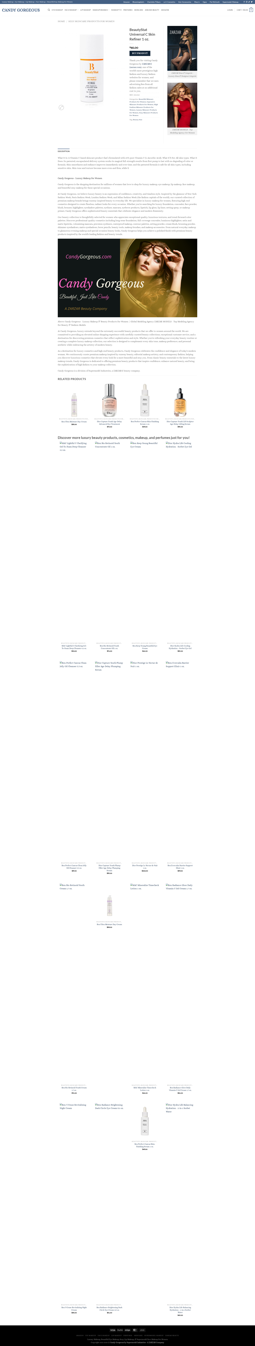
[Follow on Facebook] (244, 2)
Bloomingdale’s (138, 2)
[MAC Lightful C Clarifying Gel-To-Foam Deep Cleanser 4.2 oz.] (74, 541)
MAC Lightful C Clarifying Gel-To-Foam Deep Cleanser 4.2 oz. (74, 647)
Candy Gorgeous (21, 10)
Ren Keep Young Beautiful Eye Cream (145, 647)
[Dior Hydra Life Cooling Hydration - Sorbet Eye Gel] (180, 541)
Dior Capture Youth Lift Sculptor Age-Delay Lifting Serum (180, 422)
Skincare (138, 10)
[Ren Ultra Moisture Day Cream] (109, 902)
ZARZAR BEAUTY (152, 10)
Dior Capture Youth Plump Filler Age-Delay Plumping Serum (109, 867)
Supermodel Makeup (230, 2)
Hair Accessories (184, 2)
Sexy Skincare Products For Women (91, 21)
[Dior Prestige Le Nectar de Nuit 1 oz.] (144, 761)
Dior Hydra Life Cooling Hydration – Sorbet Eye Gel (180, 647)
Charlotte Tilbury (154, 2)
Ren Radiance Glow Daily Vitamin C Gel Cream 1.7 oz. (180, 1089)
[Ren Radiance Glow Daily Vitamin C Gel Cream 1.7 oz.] (180, 983)
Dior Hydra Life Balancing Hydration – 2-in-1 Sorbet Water (180, 1309)
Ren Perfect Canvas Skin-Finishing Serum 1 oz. (145, 422)
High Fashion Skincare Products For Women (143, 107)
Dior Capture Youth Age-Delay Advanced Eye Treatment (109, 422)
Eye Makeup (57, 10)
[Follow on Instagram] (246, 2)
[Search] (49, 9)
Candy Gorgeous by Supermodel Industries (128, 1342)
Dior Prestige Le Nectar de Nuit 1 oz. (145, 866)
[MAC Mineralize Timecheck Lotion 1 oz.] (144, 983)
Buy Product (140, 53)
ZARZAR (152, 1342)
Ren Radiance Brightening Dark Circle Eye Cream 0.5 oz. (109, 1308)
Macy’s (197, 2)
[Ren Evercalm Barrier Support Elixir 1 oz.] (180, 761)
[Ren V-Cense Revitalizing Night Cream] (74, 1203)
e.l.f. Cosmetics (169, 2)
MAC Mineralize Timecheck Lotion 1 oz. (144, 1089)
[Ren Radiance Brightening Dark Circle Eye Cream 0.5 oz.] (109, 1203)
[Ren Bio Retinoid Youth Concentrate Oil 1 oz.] (109, 541)
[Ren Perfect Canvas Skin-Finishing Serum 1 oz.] (144, 1121)
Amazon (126, 2)
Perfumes (127, 10)
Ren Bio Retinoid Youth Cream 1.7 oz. (74, 1089)
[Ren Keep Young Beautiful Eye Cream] (144, 541)
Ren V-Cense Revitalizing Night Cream (74, 1308)
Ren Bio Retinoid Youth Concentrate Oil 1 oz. (109, 647)
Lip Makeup (85, 10)
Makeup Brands (100, 10)
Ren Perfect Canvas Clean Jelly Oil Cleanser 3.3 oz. (74, 866)
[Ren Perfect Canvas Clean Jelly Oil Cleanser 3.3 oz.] (74, 761)
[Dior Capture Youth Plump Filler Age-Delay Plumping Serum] (109, 761)
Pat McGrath (215, 2)
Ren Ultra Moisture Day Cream (74, 422)
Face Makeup (71, 10)
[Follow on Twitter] (251, 2)
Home (61, 21)
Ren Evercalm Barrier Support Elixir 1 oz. (180, 866)
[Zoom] (61, 107)
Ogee (205, 2)
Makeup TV (116, 10)
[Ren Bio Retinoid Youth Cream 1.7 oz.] (74, 983)
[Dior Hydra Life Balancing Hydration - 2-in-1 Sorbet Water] (180, 1203)
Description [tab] (64, 151)
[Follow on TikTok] (249, 2)
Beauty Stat (137, 120)
